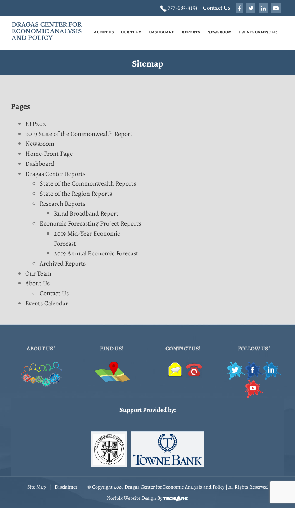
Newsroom (39, 143)
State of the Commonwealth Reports (88, 183)
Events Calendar (46, 303)
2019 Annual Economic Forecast (96, 253)
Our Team (38, 273)
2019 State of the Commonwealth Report (78, 134)
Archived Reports (63, 263)
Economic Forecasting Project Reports (90, 223)
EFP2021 (36, 123)
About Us (37, 283)
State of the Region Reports (76, 193)
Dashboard (39, 163)
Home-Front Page (49, 153)
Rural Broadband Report (86, 213)
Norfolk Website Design (131, 498)
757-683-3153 (182, 8)
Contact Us (217, 8)
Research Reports (62, 203)
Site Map (36, 487)
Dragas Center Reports (55, 173)
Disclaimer (66, 487)
